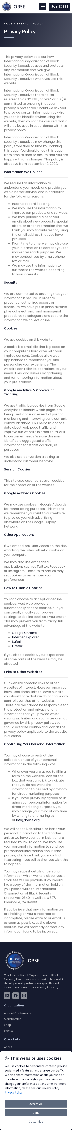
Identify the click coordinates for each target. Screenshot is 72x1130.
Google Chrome (24, 632)
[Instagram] (24, 995)
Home (8, 23)
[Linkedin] (7, 995)
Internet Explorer (25, 637)
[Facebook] (15, 995)
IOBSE (18, 6)
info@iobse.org (28, 820)
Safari (16, 641)
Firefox (17, 646)
